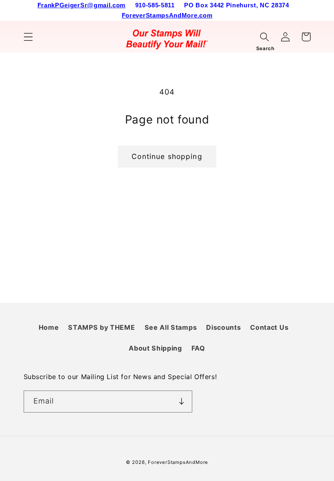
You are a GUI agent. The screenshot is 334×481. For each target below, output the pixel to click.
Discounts (223, 327)
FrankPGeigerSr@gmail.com (81, 5)
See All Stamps (171, 327)
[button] (28, 36)
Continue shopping (167, 156)
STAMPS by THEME (101, 327)
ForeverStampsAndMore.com (167, 15)
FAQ (198, 348)
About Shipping (155, 348)
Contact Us (269, 327)
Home (49, 327)
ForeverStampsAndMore (178, 462)
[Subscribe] (181, 402)
